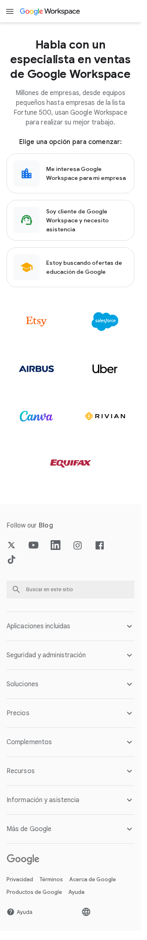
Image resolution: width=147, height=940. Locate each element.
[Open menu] (10, 11)
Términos (51, 879)
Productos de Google (34, 892)
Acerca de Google (92, 879)
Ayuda (77, 892)
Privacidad (20, 879)
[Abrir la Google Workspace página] (50, 11)
